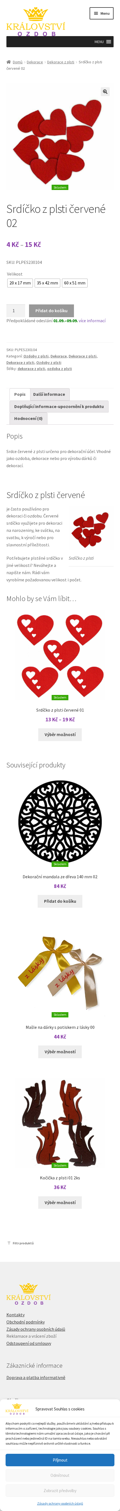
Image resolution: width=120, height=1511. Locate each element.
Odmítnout (60, 1475)
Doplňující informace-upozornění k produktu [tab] (59, 406)
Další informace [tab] (49, 394)
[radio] (20, 283)
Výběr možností (60, 734)
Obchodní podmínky (25, 1322)
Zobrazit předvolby (60, 1490)
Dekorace (35, 61)
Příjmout (60, 1460)
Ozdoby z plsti (36, 356)
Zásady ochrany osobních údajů (60, 1503)
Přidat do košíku (51, 310)
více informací (92, 320)
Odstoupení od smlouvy (28, 1343)
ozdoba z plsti (59, 368)
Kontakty (15, 1314)
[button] (99, 41)
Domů (18, 61)
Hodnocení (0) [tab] (28, 418)
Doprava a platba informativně (35, 1377)
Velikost (15, 274)
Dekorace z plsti (60, 61)
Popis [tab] (20, 394)
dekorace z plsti (31, 368)
